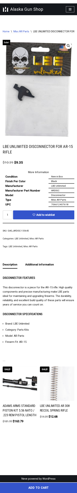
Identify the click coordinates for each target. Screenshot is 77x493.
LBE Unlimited (21, 238)
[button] (68, 46)
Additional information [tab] (39, 264)
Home (6, 31)
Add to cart (38, 487)
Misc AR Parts (21, 31)
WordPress (49, 478)
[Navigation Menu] (70, 9)
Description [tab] (10, 264)
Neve (24, 478)
